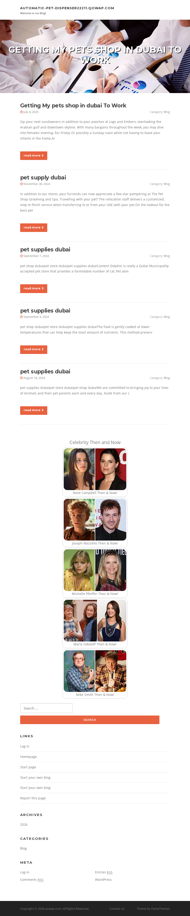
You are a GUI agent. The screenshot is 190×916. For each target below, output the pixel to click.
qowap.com (53, 909)
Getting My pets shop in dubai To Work (73, 105)
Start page (28, 767)
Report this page (33, 798)
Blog (167, 112)
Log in (24, 746)
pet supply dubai (43, 177)
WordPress (103, 879)
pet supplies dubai (45, 249)
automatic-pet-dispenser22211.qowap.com (67, 8)
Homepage (28, 756)
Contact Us (117, 909)
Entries (104, 872)
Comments (32, 879)
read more (32, 155)
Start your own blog (35, 777)
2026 (24, 824)
